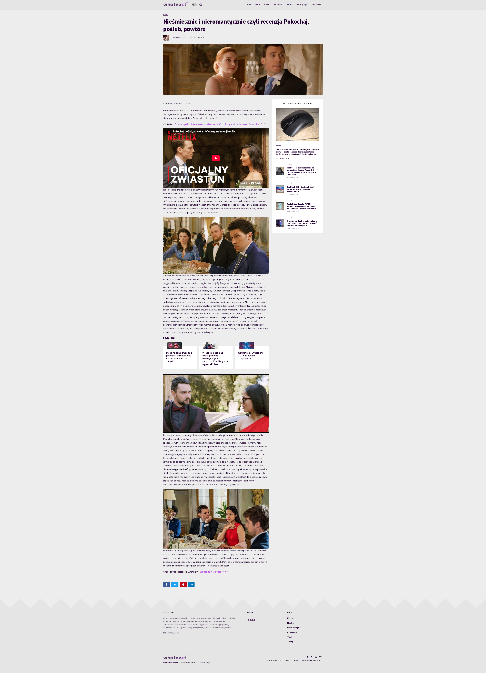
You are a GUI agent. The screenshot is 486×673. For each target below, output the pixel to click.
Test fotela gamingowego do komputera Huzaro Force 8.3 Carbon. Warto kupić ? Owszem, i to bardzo (302, 171)
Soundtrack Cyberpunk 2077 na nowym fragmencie (250, 355)
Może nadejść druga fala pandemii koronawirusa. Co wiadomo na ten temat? (179, 357)
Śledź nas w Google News (214, 571)
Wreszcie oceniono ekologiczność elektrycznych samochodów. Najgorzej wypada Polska (215, 358)
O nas (286, 661)
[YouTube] (320, 657)
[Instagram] (316, 657)
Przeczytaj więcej (171, 633)
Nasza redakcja (274, 661)
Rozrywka (278, 4)
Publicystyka (302, 4)
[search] (279, 620)
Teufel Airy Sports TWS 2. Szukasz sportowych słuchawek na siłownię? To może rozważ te (302, 206)
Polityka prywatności (311, 661)
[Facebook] (307, 657)
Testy (257, 4)
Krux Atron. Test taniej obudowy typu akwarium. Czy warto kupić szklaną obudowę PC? (302, 223)
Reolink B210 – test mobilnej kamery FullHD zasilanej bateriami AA (300, 189)
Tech (249, 4)
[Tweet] (174, 584)
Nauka (267, 4)
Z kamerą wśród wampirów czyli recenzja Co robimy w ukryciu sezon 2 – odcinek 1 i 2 (220, 124)
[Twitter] (311, 657)
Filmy (165, 14)
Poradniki (316, 4)
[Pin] (183, 584)
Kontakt (295, 661)
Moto (289, 4)
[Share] (166, 584)
